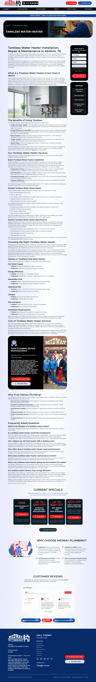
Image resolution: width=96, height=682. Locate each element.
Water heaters (40, 645)
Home (8, 25)
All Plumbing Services (79, 90)
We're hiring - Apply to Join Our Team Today (48, 15)
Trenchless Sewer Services (79, 104)
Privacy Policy (56, 677)
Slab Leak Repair (79, 95)
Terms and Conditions (66, 677)
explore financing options (15, 150)
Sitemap (86, 677)
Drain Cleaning (79, 99)
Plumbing (39, 643)
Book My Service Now (14, 483)
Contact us (39, 653)
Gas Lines (39, 647)
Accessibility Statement (77, 677)
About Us (39, 651)
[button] (6, 9)
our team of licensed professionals (53, 62)
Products (38, 655)
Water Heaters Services (79, 110)
